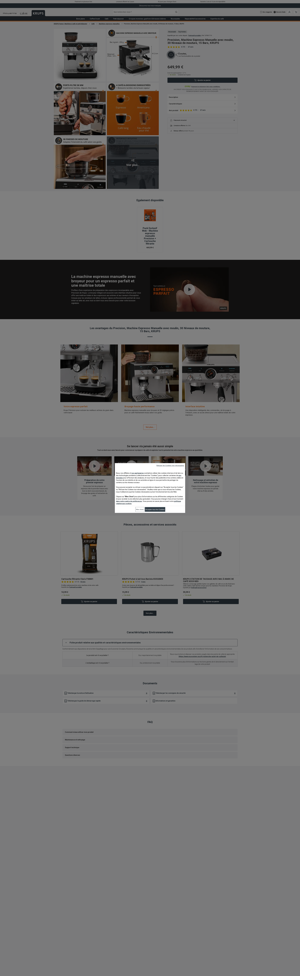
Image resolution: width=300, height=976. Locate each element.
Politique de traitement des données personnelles (91, 519)
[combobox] (93, 484)
